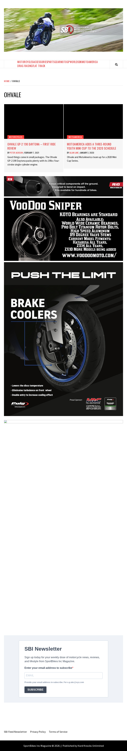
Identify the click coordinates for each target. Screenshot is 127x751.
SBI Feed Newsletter (15, 731)
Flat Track (39, 66)
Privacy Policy (38, 731)
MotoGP (65, 62)
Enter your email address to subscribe (48, 667)
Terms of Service (58, 731)
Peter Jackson (16, 152)
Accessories (40, 62)
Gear (57, 62)
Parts (51, 62)
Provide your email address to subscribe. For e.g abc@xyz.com (54, 682)
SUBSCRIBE (35, 689)
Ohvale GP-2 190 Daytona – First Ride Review (31, 146)
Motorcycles (25, 62)
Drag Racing (25, 66)
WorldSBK (76, 62)
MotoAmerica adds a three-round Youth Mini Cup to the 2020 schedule (91, 146)
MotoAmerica (90, 62)
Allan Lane (74, 152)
